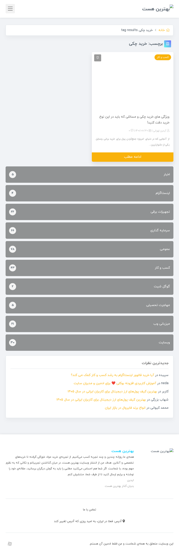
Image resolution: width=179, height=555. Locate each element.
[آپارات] (10, 544)
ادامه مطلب (132, 157)
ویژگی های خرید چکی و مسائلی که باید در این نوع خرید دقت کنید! (134, 120)
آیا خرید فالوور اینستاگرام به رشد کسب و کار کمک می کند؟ (112, 375)
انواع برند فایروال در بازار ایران (125, 408)
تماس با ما (89, 510)
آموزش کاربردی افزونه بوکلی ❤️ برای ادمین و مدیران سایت (115, 383)
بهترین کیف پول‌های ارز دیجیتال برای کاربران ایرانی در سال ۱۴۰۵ (112, 391)
